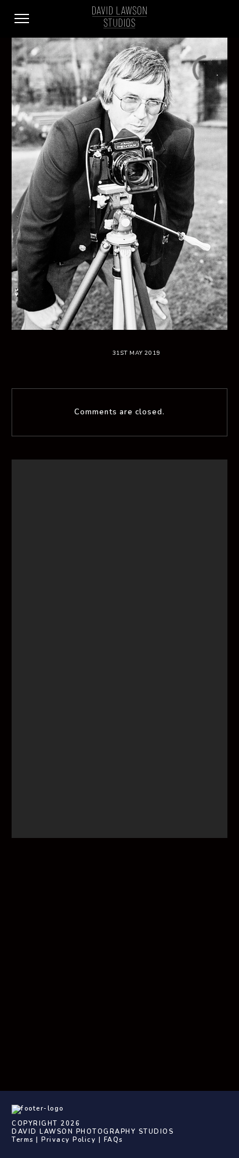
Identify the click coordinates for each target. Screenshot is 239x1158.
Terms (23, 1139)
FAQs (113, 1139)
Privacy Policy (68, 1139)
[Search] (194, 488)
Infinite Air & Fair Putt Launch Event (85, 729)
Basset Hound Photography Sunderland (94, 689)
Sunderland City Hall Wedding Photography (100, 757)
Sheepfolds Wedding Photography (85, 743)
